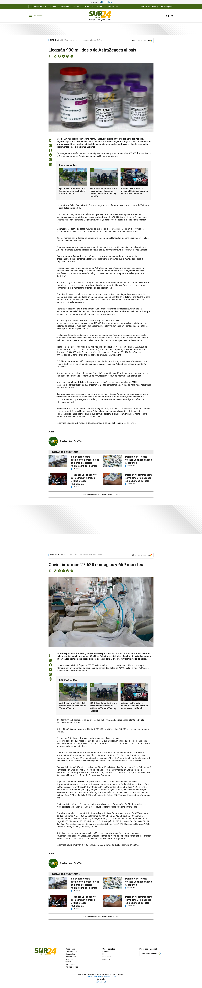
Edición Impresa (167, 6)
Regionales (54, 7)
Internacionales (111, 7)
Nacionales (97, 7)
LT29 (154, 6)
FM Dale (144, 6)
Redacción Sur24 (70, 441)
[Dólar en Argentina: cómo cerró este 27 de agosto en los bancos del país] (112, 479)
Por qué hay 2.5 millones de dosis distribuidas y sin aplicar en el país (87, 320)
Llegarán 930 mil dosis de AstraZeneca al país (88, 423)
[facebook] (59, 56)
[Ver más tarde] (50, 56)
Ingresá (169, 15)
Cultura (87, 7)
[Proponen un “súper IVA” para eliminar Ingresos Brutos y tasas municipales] (58, 479)
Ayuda (114, 976)
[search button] (30, 6)
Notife (133, 423)
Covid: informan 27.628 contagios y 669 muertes (89, 845)
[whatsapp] (55, 56)
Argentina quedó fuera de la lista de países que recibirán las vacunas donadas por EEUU (96, 382)
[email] (67, 56)
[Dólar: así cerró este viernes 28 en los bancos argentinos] (112, 461)
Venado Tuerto (40, 7)
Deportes (78, 7)
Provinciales (66, 7)
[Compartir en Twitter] (63, 56)
